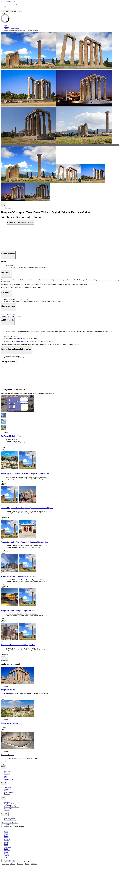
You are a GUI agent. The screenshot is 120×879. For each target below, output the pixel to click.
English (6, 831)
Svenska (6, 855)
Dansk (6, 836)
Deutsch (6, 837)
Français (6, 842)
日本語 (6, 849)
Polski (6, 852)
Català (6, 832)
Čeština (6, 834)
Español (6, 840)
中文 (5, 857)
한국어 (6, 844)
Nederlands (7, 847)
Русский (6, 854)
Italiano (6, 845)
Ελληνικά (7, 839)
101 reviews (8, 208)
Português (7, 850)
